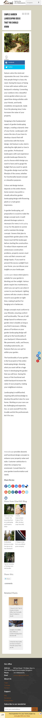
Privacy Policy (8, 700)
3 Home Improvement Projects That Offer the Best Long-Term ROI (19, 520)
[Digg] (12, 492)
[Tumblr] (16, 492)
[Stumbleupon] (5, 492)
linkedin (39, 358)
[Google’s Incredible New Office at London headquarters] (16, 624)
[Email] (9, 492)
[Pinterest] (19, 486)
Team (6, 683)
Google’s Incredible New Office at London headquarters (16, 632)
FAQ (5, 695)
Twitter (39, 353)
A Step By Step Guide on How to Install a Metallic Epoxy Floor (16, 643)
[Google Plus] (12, 486)
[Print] (23, 492)
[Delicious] (26, 486)
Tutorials (7, 685)
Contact (7, 688)
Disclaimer (7, 698)
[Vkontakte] (5, 498)
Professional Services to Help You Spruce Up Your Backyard (8, 545)
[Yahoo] (19, 492)
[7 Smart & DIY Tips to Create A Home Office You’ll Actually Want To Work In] (16, 601)
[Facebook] (5, 486)
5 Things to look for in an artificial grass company (20, 544)
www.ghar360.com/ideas (22, 716)
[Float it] (26, 492)
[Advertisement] (21, 433)
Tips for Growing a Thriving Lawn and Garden (9, 566)
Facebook (38, 355)
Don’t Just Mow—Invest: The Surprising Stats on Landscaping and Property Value (8, 521)
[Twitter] (9, 486)
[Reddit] (23, 486)
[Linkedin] (16, 486)
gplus (38, 361)
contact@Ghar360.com (21, 675)
